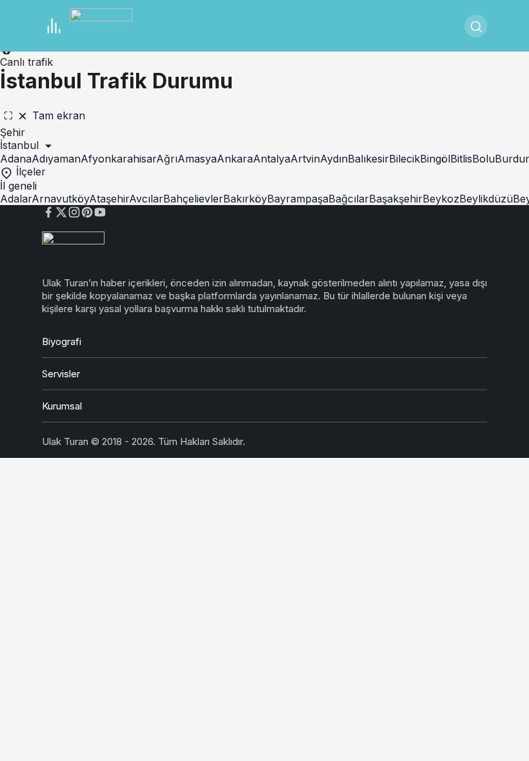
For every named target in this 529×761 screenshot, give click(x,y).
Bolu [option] (483, 158)
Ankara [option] (235, 158)
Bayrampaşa (297, 198)
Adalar (16, 198)
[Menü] (53, 26)
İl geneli (18, 185)
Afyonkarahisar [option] (118, 158)
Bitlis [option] (461, 158)
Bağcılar (348, 198)
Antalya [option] (271, 158)
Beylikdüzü (486, 198)
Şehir (12, 132)
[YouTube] (100, 211)
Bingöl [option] (435, 158)
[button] (264, 146)
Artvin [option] (305, 158)
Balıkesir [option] (368, 158)
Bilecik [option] (404, 158)
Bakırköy (245, 198)
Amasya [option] (197, 158)
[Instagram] (74, 211)
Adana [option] (16, 158)
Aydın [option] (334, 158)
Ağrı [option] (166, 158)
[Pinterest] (87, 211)
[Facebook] (48, 211)
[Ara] (475, 26)
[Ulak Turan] (101, 24)
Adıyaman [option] (56, 158)
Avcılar (146, 198)
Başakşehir (396, 198)
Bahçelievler (193, 198)
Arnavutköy (60, 198)
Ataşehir (109, 198)
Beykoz (441, 198)
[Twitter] (61, 211)
